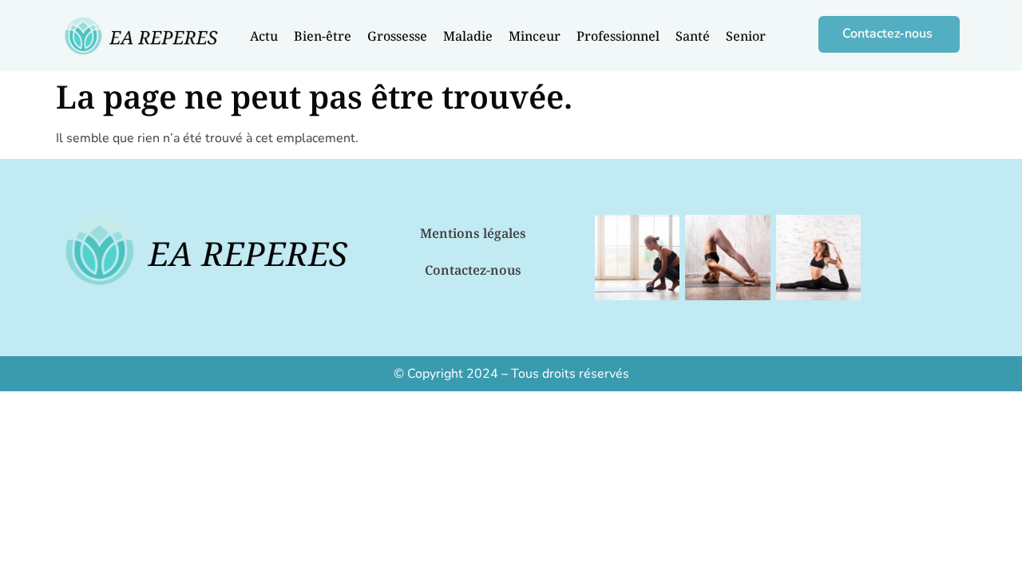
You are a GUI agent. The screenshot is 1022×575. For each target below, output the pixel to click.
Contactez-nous (473, 270)
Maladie (468, 36)
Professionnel (618, 36)
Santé (692, 36)
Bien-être (322, 36)
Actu (264, 36)
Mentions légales (473, 233)
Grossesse (397, 36)
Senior (746, 36)
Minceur (535, 36)
